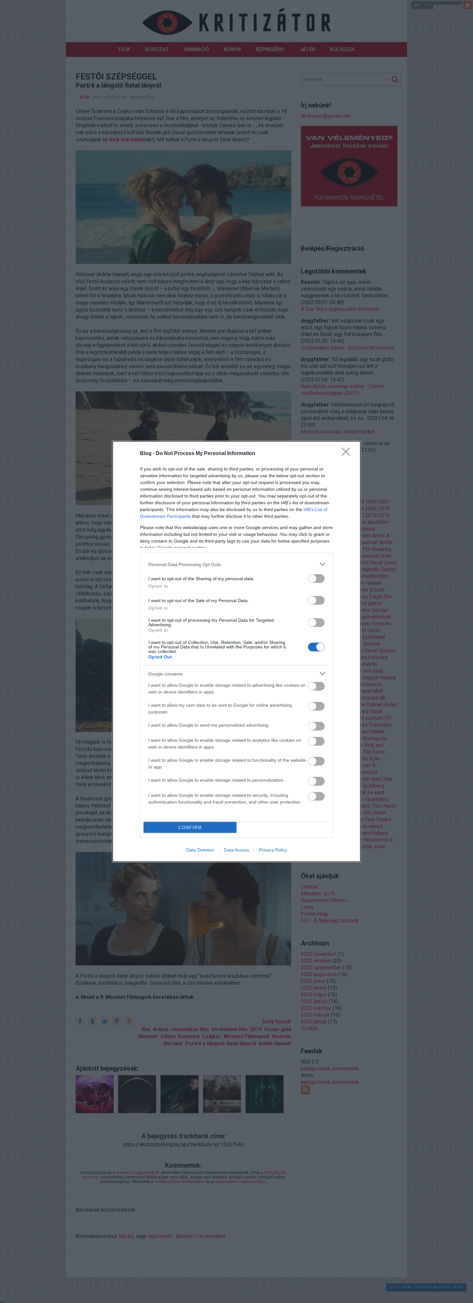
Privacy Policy (273, 849)
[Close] (348, 454)
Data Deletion (200, 849)
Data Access (236, 849)
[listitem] (236, 564)
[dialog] (236, 651)
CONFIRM (190, 827)
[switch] (316, 578)
